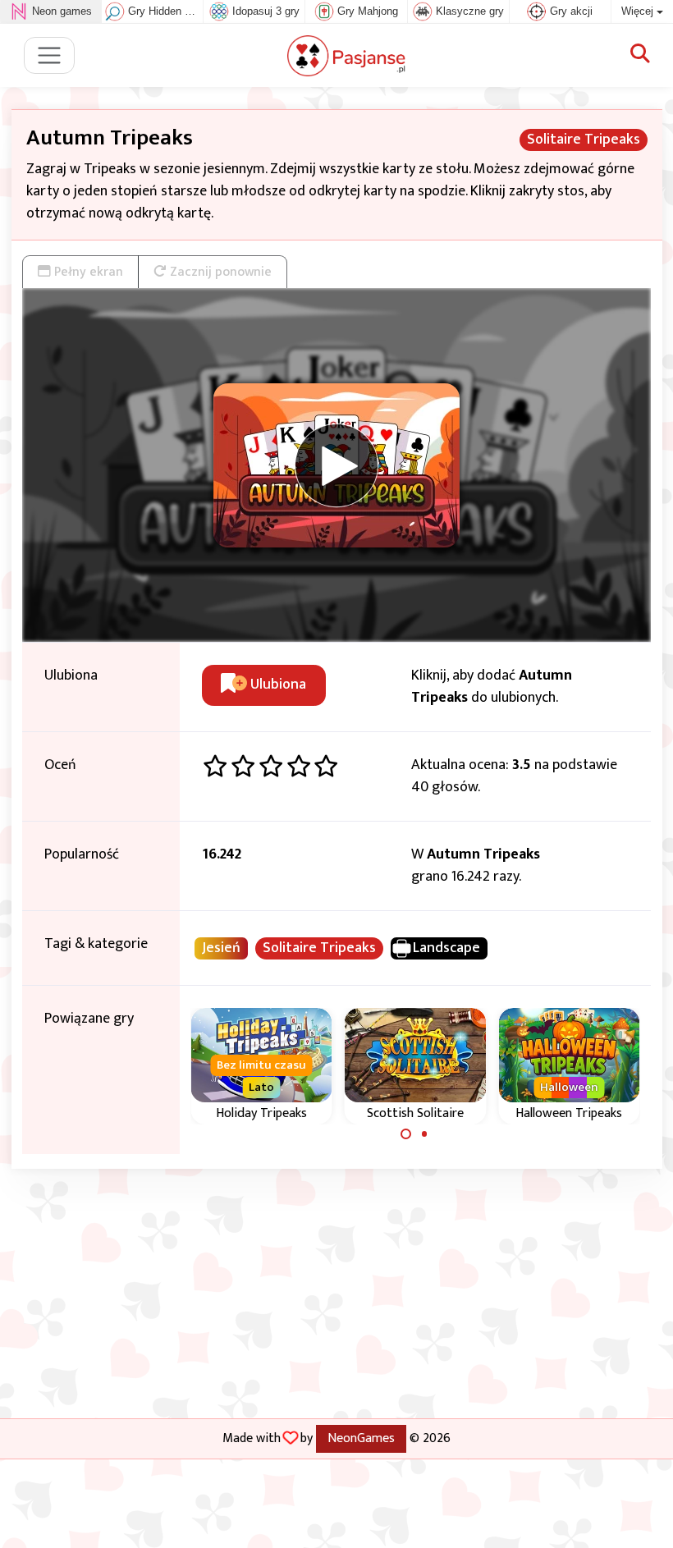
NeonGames (361, 1438)
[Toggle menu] (50, 55)
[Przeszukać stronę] (640, 55)
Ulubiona (276, 684)
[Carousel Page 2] (424, 1134)
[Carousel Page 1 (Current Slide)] (406, 1134)
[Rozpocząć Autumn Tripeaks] (336, 465)
